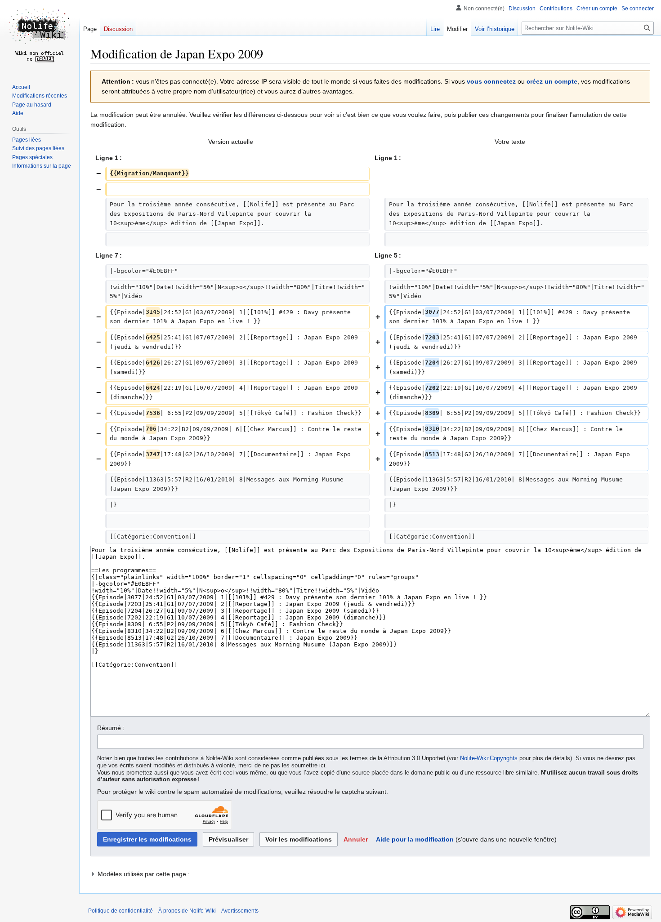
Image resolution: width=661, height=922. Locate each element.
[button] (355, 839)
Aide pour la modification (415, 839)
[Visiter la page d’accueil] (40, 36)
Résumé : (111, 727)
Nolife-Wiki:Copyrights (489, 758)
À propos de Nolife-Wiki (187, 911)
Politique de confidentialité (120, 911)
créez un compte (552, 81)
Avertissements (240, 911)
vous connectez (491, 81)
